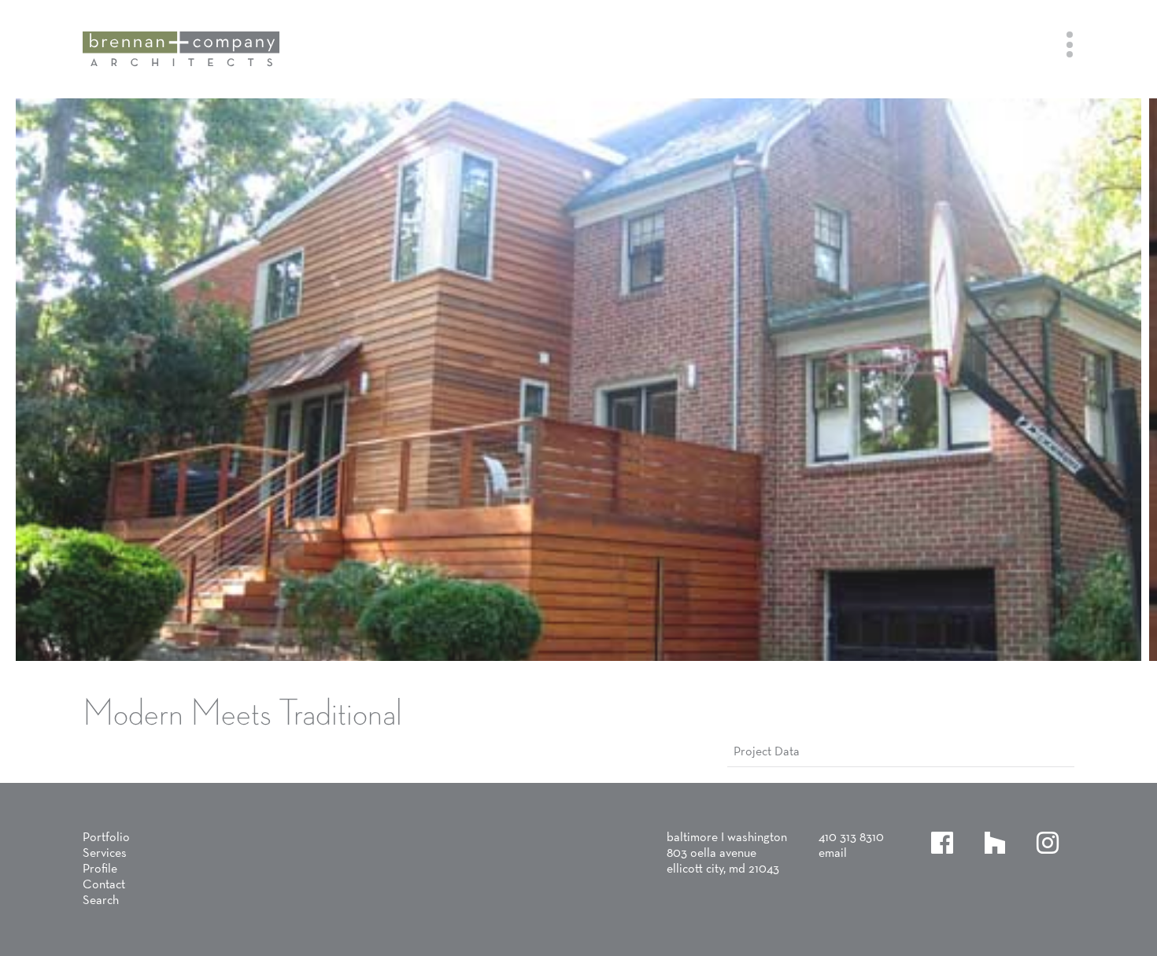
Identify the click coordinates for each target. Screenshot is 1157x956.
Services (105, 853)
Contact (104, 885)
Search (101, 901)
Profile (100, 869)
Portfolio (106, 838)
